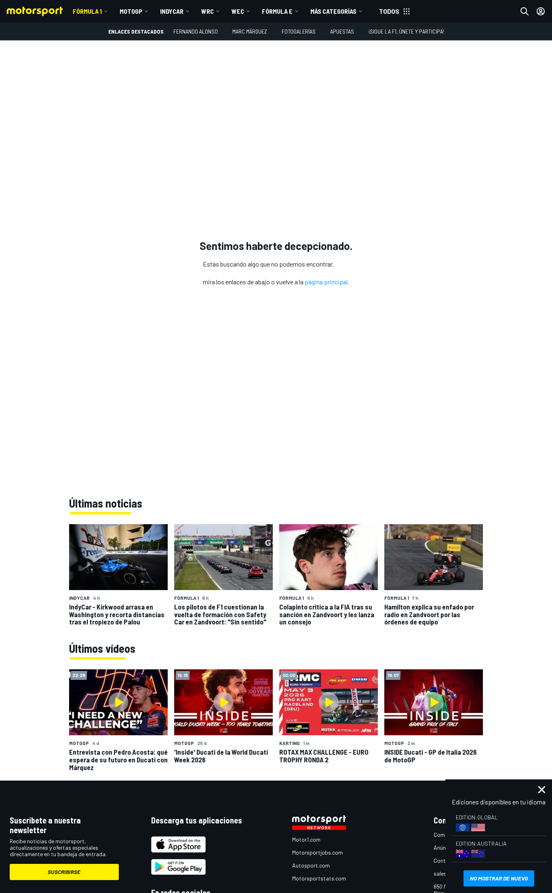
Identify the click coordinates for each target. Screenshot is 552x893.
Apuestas (342, 31)
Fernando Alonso (195, 31)
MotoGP (131, 11)
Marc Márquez (249, 31)
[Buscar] (524, 11)
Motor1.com (306, 839)
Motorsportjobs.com (317, 852)
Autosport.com (311, 865)
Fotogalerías (299, 31)
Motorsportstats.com (319, 878)
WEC (238, 11)
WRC (207, 11)
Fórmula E (277, 11)
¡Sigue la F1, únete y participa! (406, 31)
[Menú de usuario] (541, 11)
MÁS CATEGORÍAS (333, 11)
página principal (326, 282)
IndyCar (171, 11)
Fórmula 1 (87, 11)
